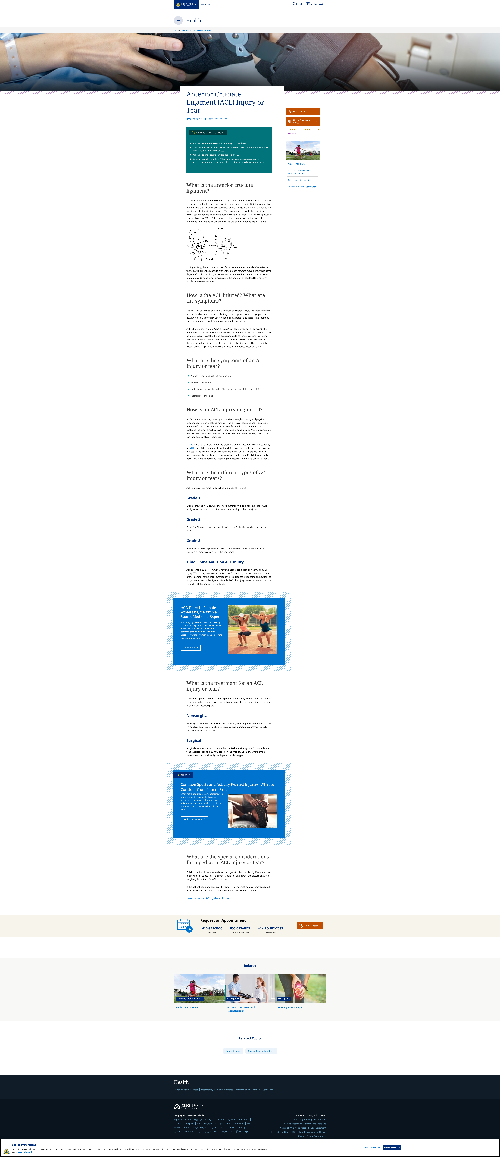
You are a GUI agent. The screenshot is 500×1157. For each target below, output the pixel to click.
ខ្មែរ (232, 1131)
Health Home (186, 30)
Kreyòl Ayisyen (200, 1127)
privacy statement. (23, 1152)
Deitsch (223, 1131)
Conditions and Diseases (202, 30)
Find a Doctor (300, 111)
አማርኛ (188, 1119)
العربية (213, 1127)
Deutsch (223, 1127)
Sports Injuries (195, 119)
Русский (231, 1119)
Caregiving (268, 1089)
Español (178, 1119)
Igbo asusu (224, 1123)
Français (209, 1119)
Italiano (177, 1123)
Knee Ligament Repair (297, 180)
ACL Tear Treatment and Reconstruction (298, 172)
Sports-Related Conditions (219, 119)
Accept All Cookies (392, 1147)
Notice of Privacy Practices (293, 1127)
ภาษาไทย (188, 1131)
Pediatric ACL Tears (296, 164)
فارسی (208, 1131)
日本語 (177, 1127)
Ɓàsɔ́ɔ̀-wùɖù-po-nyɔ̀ (206, 1123)
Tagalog (220, 1119)
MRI (192, 448)
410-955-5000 (212, 928)
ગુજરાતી (177, 1131)
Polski (233, 1127)
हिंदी (215, 1131)
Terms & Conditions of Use (284, 1132)
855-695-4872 (240, 928)
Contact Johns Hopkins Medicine (310, 1119)
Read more (189, 647)
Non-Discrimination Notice (312, 1132)
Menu (205, 5)
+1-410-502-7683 (270, 928)
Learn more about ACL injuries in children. (208, 898)
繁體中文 (198, 1119)
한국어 (186, 1127)
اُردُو (198, 1131)
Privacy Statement (317, 1127)
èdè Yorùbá (238, 1123)
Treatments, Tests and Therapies (217, 1089)
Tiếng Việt (189, 1123)
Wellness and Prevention (248, 1089)
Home (176, 30)
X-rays (189, 444)
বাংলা (248, 1123)
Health (193, 20)
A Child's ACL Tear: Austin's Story (302, 186)
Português (244, 1119)
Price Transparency (292, 1123)
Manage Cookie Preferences (312, 1136)
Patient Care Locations (315, 1123)
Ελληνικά (244, 1127)
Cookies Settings (372, 1147)
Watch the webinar (193, 819)
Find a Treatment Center (301, 121)
